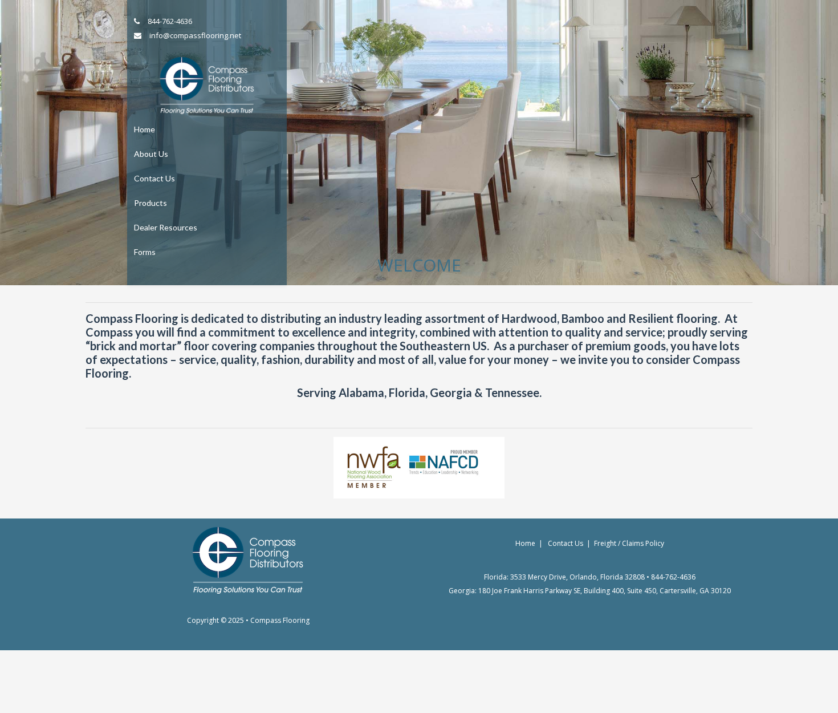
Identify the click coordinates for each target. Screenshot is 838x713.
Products (150, 203)
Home (144, 129)
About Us (151, 154)
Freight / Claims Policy (629, 543)
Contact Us (154, 178)
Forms (145, 252)
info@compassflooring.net (195, 35)
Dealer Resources (165, 227)
